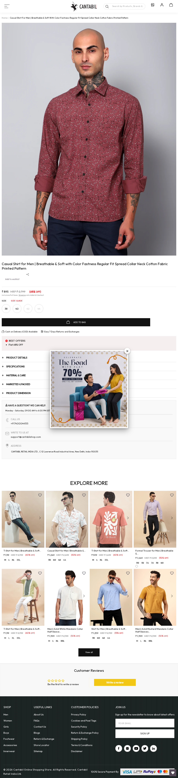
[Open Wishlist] (172, 772)
